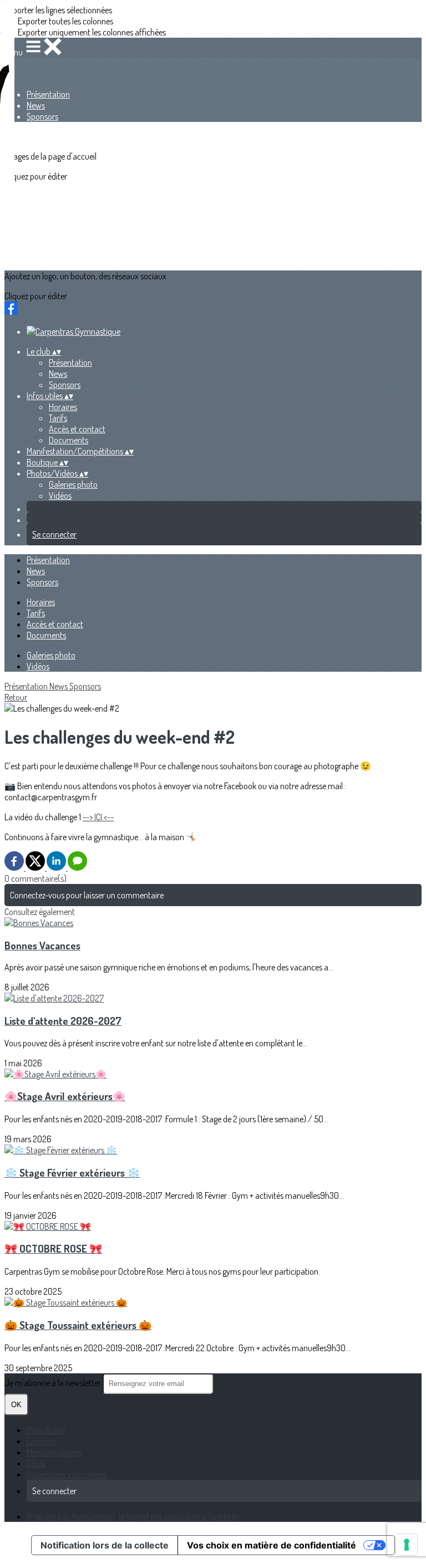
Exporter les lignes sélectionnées (58, 10)
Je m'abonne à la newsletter (53, 1382)
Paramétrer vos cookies (66, 1474)
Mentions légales (54, 1452)
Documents (68, 440)
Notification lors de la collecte (104, 1545)
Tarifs (58, 417)
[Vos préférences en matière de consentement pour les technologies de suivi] (406, 1544)
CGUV (36, 1463)
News (36, 105)
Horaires (63, 406)
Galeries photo (73, 484)
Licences (41, 1441)
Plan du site (46, 1429)
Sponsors (42, 116)
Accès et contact (77, 429)
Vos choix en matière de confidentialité (271, 1545)
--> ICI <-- (98, 816)
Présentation (48, 94)
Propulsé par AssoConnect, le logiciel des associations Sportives (133, 1516)
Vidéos (60, 495)
